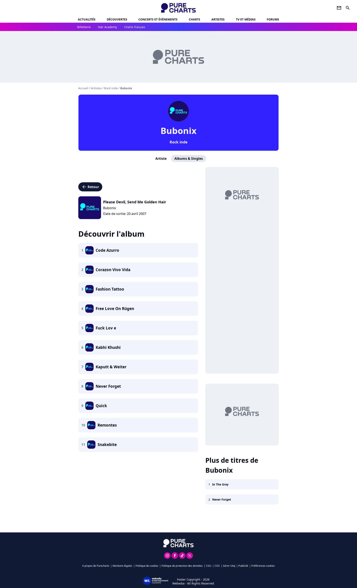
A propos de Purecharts (95, 566)
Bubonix (178, 130)
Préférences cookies (263, 566)
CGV (217, 566)
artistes (218, 19)
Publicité (243, 566)
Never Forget (221, 499)
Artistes (96, 88)
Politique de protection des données (182, 566)
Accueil (83, 88)
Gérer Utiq (229, 566)
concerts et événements (157, 19)
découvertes (117, 19)
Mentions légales (122, 566)
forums (273, 19)
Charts (194, 19)
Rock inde (179, 142)
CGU (208, 566)
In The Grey (220, 484)
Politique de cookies (147, 566)
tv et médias (246, 19)
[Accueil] (178, 8)
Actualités (86, 19)
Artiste (161, 158)
